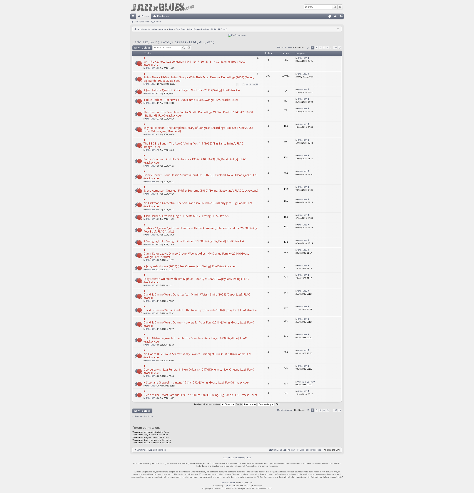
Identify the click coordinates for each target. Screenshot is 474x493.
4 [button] (324, 48)
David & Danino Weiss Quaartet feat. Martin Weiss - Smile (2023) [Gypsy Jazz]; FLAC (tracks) (196, 296)
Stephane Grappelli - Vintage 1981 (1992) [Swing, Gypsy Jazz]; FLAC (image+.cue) (197, 382)
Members (162, 16)
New (140, 47)
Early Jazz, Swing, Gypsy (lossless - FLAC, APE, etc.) (173, 42)
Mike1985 (150, 68)
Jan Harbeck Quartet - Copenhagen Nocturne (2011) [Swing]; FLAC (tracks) (193, 90)
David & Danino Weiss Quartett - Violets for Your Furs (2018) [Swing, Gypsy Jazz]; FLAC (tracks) (198, 324)
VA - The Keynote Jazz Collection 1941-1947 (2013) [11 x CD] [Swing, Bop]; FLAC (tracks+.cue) (194, 63)
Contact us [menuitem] (277, 450)
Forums (145, 16)
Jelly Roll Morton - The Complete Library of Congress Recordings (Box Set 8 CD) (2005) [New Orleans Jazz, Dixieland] (198, 129)
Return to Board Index (144, 416)
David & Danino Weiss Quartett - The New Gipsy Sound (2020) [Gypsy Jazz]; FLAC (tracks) (199, 310)
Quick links (134, 17)
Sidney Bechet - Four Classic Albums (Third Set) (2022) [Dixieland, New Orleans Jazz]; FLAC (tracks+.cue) (200, 176)
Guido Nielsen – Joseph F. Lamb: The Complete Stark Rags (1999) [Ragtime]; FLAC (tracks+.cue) (195, 339)
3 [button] (320, 48)
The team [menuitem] (291, 450)
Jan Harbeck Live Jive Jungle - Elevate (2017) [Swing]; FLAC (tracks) (187, 216)
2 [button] (316, 48)
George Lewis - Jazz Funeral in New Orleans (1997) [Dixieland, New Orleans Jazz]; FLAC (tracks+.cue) (198, 371)
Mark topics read (141, 22)
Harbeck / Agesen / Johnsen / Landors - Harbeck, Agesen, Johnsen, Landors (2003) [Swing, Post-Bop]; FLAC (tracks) (200, 229)
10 (253, 84)
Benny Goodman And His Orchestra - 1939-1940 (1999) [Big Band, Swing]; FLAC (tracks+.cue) (194, 160)
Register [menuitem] (342, 17)
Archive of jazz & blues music (151, 450)
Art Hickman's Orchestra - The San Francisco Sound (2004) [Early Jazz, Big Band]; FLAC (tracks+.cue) (198, 204)
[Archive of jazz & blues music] (162, 7)
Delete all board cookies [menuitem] (310, 450)
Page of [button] (307, 47)
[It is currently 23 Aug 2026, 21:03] (338, 29)
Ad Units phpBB (228, 483)
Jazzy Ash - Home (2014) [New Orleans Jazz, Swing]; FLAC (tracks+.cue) (190, 266)
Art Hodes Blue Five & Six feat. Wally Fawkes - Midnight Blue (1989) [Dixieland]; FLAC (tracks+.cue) (197, 355)
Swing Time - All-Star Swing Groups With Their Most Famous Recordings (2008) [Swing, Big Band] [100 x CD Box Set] (198, 79)
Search (335, 7)
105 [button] (335, 48)
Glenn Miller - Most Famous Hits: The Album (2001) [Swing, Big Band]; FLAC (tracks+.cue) (200, 395)
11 (257, 84)
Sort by (239, 404)
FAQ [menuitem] (331, 17)
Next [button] (340, 47)
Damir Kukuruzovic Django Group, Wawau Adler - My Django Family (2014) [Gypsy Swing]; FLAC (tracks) (196, 255)
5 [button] (327, 48)
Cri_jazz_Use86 (305, 382)
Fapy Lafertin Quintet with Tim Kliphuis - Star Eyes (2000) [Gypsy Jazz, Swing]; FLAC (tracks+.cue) (196, 280)
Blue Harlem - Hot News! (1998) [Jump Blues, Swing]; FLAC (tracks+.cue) (192, 100)
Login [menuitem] (336, 17)
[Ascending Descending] (266, 404)
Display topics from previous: (207, 404)
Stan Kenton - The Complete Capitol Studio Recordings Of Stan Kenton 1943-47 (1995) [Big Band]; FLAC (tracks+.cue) (198, 113)
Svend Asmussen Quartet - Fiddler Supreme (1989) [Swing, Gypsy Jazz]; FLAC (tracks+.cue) (200, 190)
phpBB (227, 485)
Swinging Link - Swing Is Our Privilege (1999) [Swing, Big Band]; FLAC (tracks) (195, 241)
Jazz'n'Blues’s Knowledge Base (237, 458)
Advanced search (340, 7)
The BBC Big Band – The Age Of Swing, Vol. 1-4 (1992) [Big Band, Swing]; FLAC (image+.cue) (193, 145)
